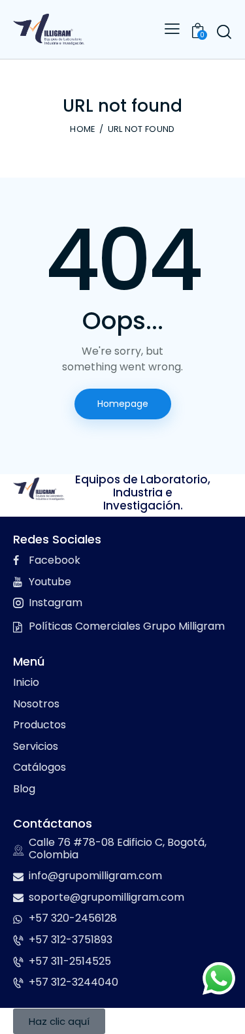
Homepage (122, 403)
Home (82, 129)
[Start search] (224, 31)
